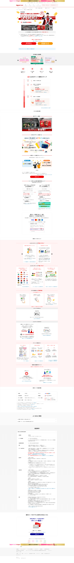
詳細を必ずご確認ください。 (43, 199)
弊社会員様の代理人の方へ (47, 553)
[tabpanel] (37, 60)
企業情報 (17, 553)
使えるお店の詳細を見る (25, 286)
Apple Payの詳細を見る (37, 318)
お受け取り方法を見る (38, 91)
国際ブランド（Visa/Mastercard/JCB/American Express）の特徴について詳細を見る (27, 406)
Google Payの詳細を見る (46, 335)
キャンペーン (21, 9)
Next (55, 60)
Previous (18, 60)
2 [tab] (37, 263)
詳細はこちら (32, 404)
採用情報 (42, 553)
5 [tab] (38, 64)
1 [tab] (35, 64)
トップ (17, 9)
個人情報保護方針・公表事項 (32, 553)
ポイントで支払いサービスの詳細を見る (38, 286)
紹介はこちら (37, 176)
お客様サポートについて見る (47, 382)
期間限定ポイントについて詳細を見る (47, 455)
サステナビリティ (38, 553)
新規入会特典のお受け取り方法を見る (38, 453)
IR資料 (22, 553)
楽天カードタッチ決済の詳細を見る (27, 338)
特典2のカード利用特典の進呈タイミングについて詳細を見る (36, 454)
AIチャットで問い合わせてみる (26, 381)
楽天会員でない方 (45, 43)
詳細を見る (51, 304)
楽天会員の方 (29, 43)
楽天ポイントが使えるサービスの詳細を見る (51, 286)
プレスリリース (26, 553)
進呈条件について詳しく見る (48, 174)
